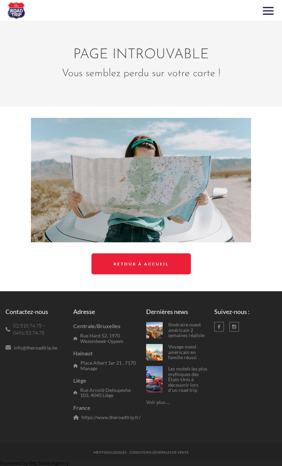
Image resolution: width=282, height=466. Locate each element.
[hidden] (154, 330)
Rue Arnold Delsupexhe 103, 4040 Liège (105, 392)
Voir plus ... (158, 402)
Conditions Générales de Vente (159, 452)
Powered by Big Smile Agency (34, 462)
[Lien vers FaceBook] (219, 327)
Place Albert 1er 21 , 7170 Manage (108, 365)
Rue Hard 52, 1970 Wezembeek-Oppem (101, 338)
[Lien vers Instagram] (234, 327)
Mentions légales (110, 452)
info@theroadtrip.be (35, 347)
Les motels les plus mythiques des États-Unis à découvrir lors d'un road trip (187, 379)
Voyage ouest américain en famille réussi (182, 352)
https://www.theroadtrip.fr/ (111, 417)
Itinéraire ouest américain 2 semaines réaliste (186, 330)
